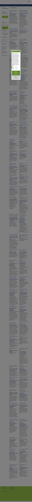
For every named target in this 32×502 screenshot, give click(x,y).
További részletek (16, 78)
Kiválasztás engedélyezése (16, 74)
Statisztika (16, 68)
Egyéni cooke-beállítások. (16, 77)
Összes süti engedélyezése (16, 72)
